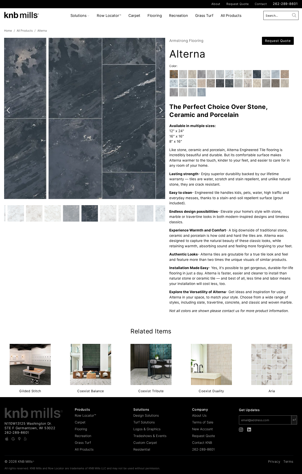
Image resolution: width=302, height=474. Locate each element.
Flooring (155, 15)
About (215, 4)
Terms (288, 461)
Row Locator (109, 15)
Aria (272, 364)
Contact (261, 4)
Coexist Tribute (151, 364)
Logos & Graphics (146, 429)
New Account (202, 429)
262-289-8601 (285, 4)
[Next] (160, 118)
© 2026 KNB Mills (19, 461)
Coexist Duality (211, 364)
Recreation (178, 15)
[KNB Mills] (26, 14)
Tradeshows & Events (149, 436)
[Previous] (9, 118)
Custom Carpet (145, 442)
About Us (199, 415)
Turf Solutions (144, 422)
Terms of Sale (202, 422)
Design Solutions (146, 415)
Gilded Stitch (30, 364)
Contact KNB (202, 442)
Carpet (134, 15)
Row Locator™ (85, 415)
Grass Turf (204, 15)
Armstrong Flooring (186, 40)
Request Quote (237, 4)
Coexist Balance (90, 364)
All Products (231, 15)
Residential (141, 449)
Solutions (79, 15)
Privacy (274, 461)
